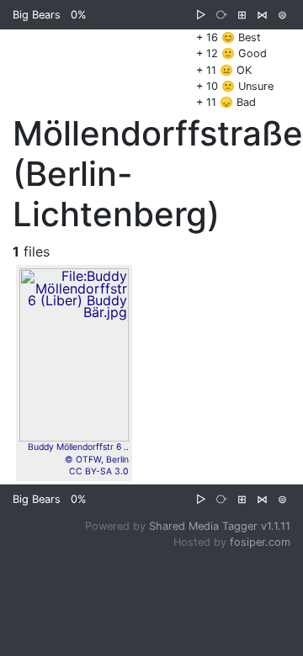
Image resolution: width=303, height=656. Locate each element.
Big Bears (37, 14)
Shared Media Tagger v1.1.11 (219, 526)
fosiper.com (260, 542)
